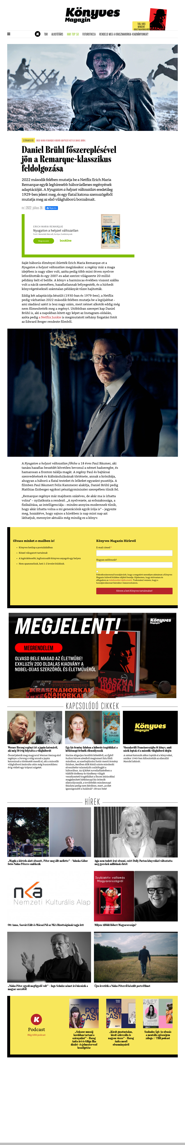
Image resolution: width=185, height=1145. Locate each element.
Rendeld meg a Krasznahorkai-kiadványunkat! (124, 34)
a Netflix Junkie (50, 317)
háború (57, 141)
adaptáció (65, 141)
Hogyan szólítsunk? (106, 560)
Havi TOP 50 (74, 34)
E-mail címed (104, 548)
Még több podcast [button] (36, 1035)
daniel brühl (80, 141)
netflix (72, 141)
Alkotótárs (58, 34)
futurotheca (89, 34)
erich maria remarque (45, 141)
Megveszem (43, 241)
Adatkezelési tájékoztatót (120, 580)
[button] (8, 34)
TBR (47, 34)
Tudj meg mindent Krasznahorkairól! (142, 27)
